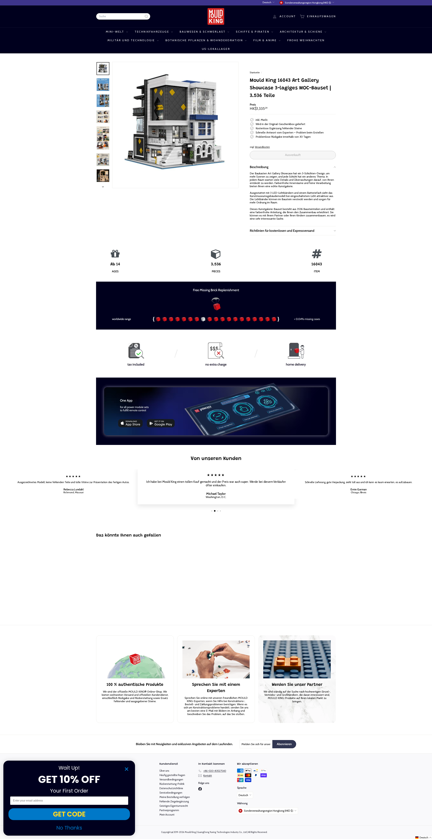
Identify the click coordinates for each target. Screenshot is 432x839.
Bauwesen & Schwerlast (203, 31)
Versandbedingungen (171, 779)
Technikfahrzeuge (152, 31)
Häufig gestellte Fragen (172, 775)
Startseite (255, 72)
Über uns (164, 770)
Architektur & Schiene (302, 31)
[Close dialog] (126, 769)
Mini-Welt (115, 31)
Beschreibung (259, 167)
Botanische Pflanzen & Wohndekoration (204, 40)
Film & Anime (265, 40)
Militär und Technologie (131, 40)
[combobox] (123, 16)
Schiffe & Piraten (253, 31)
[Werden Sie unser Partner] (297, 659)
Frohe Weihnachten (306, 40)
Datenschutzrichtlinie (171, 788)
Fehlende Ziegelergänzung (174, 801)
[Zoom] (175, 125)
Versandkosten (262, 147)
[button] (423, 837)
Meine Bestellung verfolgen (174, 797)
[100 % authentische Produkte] (135, 659)
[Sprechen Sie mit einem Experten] (216, 659)
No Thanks (69, 827)
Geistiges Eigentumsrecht (173, 805)
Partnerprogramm (169, 810)
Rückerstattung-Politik (171, 783)
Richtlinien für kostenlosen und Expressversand (282, 231)
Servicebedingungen (170, 792)
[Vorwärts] (103, 185)
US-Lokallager (216, 49)
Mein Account (166, 814)
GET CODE (69, 814)
